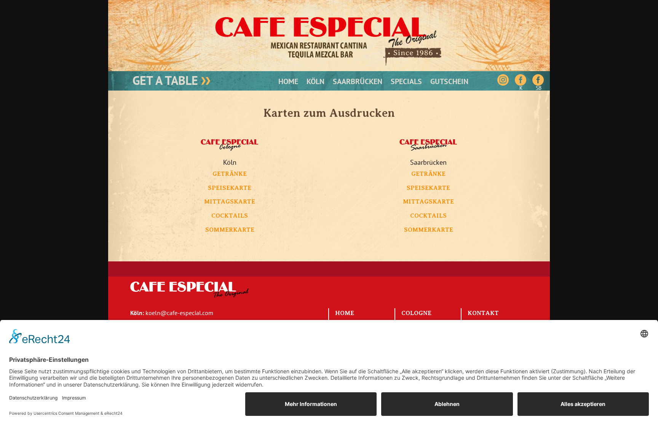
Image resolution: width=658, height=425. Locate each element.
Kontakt (483, 313)
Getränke (229, 173)
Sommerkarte (229, 229)
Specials (406, 82)
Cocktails (229, 215)
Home (288, 82)
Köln (315, 82)
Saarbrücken (357, 82)
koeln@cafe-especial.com (179, 313)
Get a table (167, 80)
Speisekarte (229, 188)
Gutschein (449, 82)
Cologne (416, 313)
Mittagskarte (229, 201)
